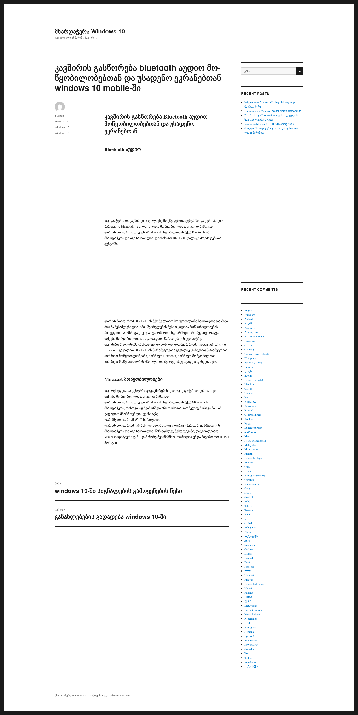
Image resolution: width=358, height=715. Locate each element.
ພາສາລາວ (250, 432)
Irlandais (249, 384)
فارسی (248, 371)
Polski (248, 623)
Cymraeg (249, 349)
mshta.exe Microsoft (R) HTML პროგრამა (269, 124)
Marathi (248, 454)
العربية (248, 323)
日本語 (248, 597)
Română (249, 632)
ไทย (246, 653)
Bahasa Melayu (253, 458)
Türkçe (248, 658)
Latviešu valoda (253, 610)
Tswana (248, 510)
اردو (247, 519)
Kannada (249, 410)
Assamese (249, 328)
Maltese (248, 462)
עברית (247, 571)
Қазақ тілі (250, 406)
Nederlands (250, 619)
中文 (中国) (251, 666)
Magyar (248, 579)
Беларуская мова (254, 336)
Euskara (248, 367)
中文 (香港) (251, 536)
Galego (248, 388)
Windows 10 (62, 127)
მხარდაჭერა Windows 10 (90, 31)
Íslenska (249, 588)
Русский (249, 636)
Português (250, 627)
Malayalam (250, 445)
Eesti (247, 562)
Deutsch (249, 558)
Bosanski (249, 341)
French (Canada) (253, 380)
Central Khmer (252, 414)
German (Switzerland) (256, 354)
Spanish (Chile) (253, 362)
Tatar (247, 514)
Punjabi (248, 471)
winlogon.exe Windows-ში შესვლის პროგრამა (272, 111)
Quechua (249, 480)
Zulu (247, 540)
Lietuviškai (250, 605)
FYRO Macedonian (255, 440)
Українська (250, 662)
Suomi (248, 375)
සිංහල (247, 488)
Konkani (249, 419)
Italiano (248, 592)
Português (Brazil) (254, 475)
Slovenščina (251, 645)
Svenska (249, 649)
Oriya (247, 467)
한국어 (248, 601)
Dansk (248, 553)
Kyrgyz (248, 423)
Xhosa (248, 532)
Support (59, 115)
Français (249, 566)
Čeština (248, 549)
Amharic (249, 319)
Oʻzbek (248, 523)
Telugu (248, 506)
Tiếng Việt (250, 527)
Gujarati (249, 393)
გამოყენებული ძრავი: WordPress (110, 695)
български (250, 545)
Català (248, 345)
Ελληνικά (250, 358)
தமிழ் (247, 501)
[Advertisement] (167, 187)
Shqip (247, 493)
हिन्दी (246, 397)
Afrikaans (249, 315)
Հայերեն (250, 401)
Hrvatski (249, 575)
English (248, 310)
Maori (247, 436)
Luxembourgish (253, 427)
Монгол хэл (251, 449)
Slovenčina (250, 640)
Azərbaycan (251, 332)
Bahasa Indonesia (254, 584)
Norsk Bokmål (252, 614)
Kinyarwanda (251, 484)
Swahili (248, 497)
